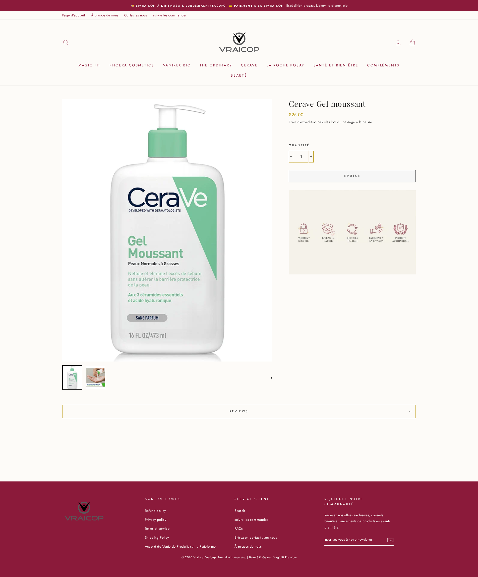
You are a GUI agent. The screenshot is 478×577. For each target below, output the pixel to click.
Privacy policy (156, 519)
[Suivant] (269, 377)
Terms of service (157, 528)
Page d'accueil (73, 15)
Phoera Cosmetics (132, 65)
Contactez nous (135, 15)
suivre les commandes (170, 15)
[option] (239, 5)
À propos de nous (104, 15)
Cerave (249, 65)
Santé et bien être (335, 65)
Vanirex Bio (177, 65)
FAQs (239, 528)
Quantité (299, 145)
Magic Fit (89, 65)
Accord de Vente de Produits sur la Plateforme (180, 546)
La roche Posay (285, 65)
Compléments (383, 65)
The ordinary (216, 65)
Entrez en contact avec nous (256, 537)
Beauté (239, 75)
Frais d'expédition (302, 121)
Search (240, 510)
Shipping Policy (157, 537)
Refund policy (155, 510)
